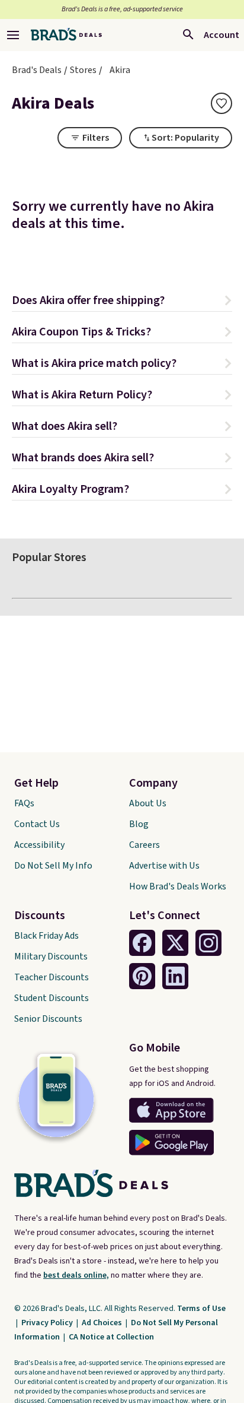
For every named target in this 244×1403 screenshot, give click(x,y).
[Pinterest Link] (142, 976)
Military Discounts (51, 956)
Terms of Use (201, 1309)
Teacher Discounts (51, 977)
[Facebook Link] (142, 942)
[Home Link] (66, 35)
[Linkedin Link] (175, 976)
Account (221, 35)
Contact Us (37, 824)
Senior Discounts (48, 1019)
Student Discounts (51, 998)
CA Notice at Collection (111, 1337)
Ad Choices (103, 1323)
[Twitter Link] (175, 942)
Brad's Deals (37, 70)
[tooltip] (221, 103)
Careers (144, 845)
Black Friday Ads (46, 936)
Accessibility (39, 845)
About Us (147, 803)
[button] (122, 302)
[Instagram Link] (208, 942)
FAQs (24, 803)
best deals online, (76, 1275)
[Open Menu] (13, 35)
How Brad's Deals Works (177, 886)
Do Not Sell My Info (53, 866)
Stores (83, 70)
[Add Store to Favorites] (221, 103)
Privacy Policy (48, 1323)
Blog (139, 824)
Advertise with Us (164, 866)
